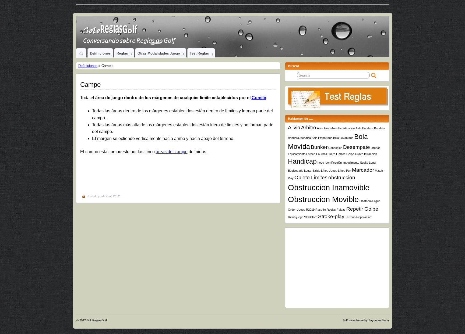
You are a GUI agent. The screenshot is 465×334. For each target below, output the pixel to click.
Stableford (310, 217)
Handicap (302, 161)
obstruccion (341, 177)
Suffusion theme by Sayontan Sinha (366, 320)
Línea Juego (329, 170)
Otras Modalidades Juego (159, 53)
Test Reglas (199, 53)
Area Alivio (323, 128)
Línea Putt (344, 170)
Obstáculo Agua (370, 201)
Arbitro (308, 127)
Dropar (375, 147)
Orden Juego (296, 209)
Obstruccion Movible (323, 199)
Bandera (379, 128)
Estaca (310, 154)
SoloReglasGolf (97, 320)
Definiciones (100, 53)
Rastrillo (320, 209)
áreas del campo (172, 151)
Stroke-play (331, 216)
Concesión (335, 147)
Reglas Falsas (336, 209)
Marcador (363, 170)
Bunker (319, 147)
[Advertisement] (178, 174)
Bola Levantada (343, 137)
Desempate (356, 147)
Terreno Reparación (358, 217)
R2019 (310, 209)
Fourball (321, 154)
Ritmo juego (295, 217)
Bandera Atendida (299, 137)
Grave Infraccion (366, 154)
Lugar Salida (312, 170)
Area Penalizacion (343, 128)
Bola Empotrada (322, 137)
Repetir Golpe (362, 209)
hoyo (321, 162)
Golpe (350, 154)
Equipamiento (296, 154)
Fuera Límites (336, 154)
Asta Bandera (364, 128)
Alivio (294, 127)
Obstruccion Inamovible (328, 187)
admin (104, 196)
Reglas (122, 53)
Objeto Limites (310, 177)
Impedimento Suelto (355, 162)
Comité (259, 97)
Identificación (333, 162)
